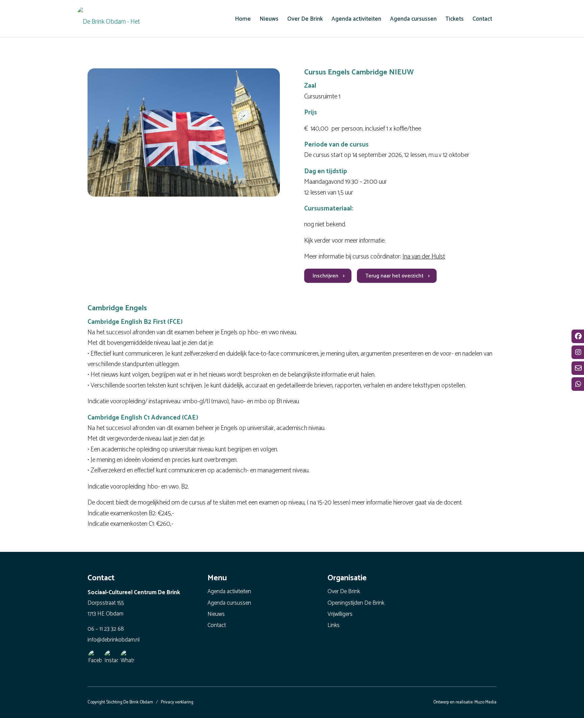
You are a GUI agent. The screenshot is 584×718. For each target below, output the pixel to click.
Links (333, 625)
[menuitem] (242, 19)
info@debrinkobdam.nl (114, 640)
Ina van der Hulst (424, 256)
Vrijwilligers (339, 614)
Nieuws (216, 614)
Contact (217, 625)
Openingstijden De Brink (355, 603)
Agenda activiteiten (229, 591)
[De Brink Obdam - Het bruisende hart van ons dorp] (111, 20)
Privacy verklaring (177, 702)
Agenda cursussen (229, 603)
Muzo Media (485, 702)
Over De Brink (343, 591)
